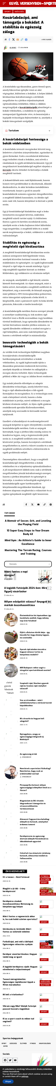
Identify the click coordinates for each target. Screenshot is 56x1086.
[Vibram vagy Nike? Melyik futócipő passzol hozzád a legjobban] (46, 1009)
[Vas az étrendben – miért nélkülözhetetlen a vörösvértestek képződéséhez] (11, 704)
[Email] (18, 39)
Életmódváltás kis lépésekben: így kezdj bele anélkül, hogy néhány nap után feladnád (35, 618)
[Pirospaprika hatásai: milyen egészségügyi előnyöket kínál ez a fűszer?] (11, 789)
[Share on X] (13, 39)
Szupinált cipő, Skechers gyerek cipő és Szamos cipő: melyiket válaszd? (34, 686)
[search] (38, 3)
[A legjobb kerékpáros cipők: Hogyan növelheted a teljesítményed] (46, 970)
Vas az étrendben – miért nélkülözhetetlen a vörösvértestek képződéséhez (36, 703)
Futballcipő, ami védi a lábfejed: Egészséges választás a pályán (18, 943)
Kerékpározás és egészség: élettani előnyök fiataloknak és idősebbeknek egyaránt (34, 839)
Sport (7, 11)
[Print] (26, 39)
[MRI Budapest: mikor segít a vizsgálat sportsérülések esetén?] (11, 670)
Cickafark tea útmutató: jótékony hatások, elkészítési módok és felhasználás (35, 856)
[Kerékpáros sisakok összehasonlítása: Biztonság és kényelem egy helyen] (46, 904)
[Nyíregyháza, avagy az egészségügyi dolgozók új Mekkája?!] (11, 738)
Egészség (19, 11)
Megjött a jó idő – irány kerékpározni (14, 890)
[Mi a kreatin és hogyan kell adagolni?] (11, 721)
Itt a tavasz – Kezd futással (16, 877)
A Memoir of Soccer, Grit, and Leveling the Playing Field (28, 522)
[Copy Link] (22, 39)
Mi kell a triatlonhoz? (13, 994)
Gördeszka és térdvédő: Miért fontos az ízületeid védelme (17, 930)
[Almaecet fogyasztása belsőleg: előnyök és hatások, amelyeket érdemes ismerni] (11, 823)
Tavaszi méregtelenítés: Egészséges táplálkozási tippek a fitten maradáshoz (19, 982)
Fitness (45, 876)
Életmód (45, 879)
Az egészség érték (28, 754)
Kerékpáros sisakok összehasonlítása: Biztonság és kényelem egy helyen (18, 904)
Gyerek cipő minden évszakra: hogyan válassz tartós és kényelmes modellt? (33, 652)
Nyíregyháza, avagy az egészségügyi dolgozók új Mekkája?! (32, 737)
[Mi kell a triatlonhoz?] (46, 997)
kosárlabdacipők (28, 107)
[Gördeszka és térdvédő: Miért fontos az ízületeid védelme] (46, 932)
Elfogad (8, 1081)
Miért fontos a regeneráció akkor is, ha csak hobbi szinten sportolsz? (20, 917)
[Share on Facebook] (9, 39)
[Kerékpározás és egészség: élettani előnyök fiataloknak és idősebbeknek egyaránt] (11, 840)
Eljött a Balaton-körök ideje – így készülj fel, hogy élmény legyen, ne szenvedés (35, 635)
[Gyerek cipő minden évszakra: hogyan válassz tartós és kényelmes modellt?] (11, 653)
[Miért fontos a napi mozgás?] (45, 576)
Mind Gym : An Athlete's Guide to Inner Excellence (28, 542)
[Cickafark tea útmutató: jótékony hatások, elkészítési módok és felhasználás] (11, 857)
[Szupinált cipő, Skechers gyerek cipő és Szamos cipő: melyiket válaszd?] (11, 687)
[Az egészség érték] (11, 755)
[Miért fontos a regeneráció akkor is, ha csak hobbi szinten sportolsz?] (46, 919)
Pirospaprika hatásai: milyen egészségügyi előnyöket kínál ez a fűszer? (35, 787)
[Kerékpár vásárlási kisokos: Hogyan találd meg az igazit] (46, 957)
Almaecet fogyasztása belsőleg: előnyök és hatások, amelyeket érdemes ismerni (35, 822)
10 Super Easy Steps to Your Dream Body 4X (28, 532)
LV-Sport (13, 48)
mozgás (7, 169)
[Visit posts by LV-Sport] (5, 47)
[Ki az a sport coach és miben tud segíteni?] (46, 1021)
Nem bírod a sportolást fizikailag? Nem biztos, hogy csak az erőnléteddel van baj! (35, 771)
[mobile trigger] (5, 3)
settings (24, 1076)
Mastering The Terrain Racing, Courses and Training (28, 552)
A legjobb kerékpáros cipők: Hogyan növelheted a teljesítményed (20, 968)
